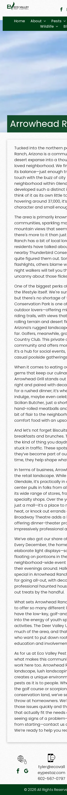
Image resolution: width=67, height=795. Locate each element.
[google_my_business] (26, 771)
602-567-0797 (51, 778)
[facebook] (61, 9)
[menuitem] (19, 21)
